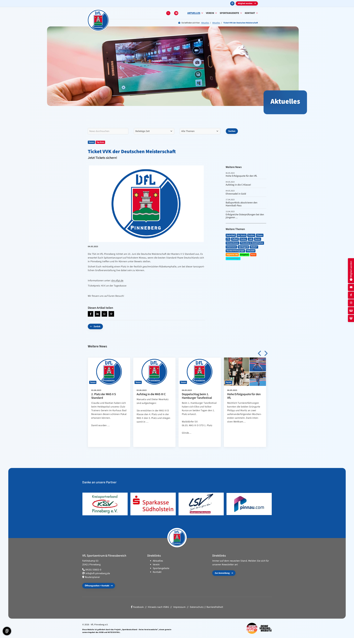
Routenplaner (92, 577)
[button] (90, 314)
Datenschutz (197, 607)
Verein (210, 13)
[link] (109, 402)
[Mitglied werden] (351, 318)
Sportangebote (229, 13)
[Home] (98, 20)
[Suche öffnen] (168, 13)
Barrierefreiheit (215, 607)
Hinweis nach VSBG (158, 607)
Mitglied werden (245, 3)
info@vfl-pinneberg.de (98, 573)
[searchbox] (108, 131)
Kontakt (250, 13)
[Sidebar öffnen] (176, 13)
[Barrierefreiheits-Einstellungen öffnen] (232, 3)
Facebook (138, 607)
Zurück (97, 326)
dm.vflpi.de (117, 280)
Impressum (179, 607)
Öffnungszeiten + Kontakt (97, 585)
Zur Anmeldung (222, 573)
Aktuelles (193, 13)
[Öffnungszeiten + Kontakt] (351, 287)
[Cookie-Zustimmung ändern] (7, 631)
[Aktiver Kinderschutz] (351, 310)
